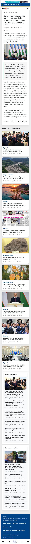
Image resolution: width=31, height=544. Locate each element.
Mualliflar (15, 523)
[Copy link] (25, 121)
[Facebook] (14, 121)
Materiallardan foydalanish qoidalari (14, 530)
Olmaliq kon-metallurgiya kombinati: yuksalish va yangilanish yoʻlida (15, 422)
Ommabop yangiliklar (12, 448)
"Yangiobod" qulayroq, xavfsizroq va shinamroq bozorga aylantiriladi (14, 504)
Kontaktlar (22, 523)
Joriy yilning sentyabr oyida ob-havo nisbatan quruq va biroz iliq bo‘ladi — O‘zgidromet (15, 437)
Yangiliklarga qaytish (12, 12)
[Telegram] (11, 121)
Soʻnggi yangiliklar (11, 374)
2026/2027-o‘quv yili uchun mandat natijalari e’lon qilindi (14, 489)
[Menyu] (27, 8)
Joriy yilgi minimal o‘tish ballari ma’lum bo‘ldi (15, 482)
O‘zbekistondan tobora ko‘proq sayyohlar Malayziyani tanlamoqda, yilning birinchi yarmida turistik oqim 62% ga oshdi (15, 413)
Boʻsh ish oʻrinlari (8, 527)
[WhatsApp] (22, 121)
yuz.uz (10, 537)
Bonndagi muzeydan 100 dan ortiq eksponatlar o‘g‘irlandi (14, 429)
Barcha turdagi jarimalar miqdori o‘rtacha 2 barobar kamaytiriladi (13, 475)
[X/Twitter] (18, 121)
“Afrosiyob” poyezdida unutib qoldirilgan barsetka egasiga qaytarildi (15, 496)
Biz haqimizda (7, 523)
